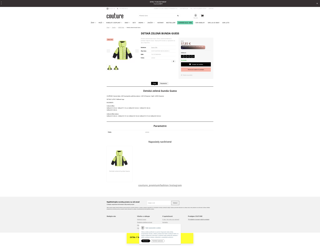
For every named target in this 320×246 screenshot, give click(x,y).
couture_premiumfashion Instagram (160, 185)
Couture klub (184, 8)
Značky (114, 27)
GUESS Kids (121, 27)
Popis (154, 83)
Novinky (160, 23)
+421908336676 (123, 8)
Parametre (163, 83)
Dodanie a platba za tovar (144, 222)
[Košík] (202, 16)
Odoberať (175, 203)
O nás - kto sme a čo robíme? (170, 219)
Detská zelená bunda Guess (119, 171)
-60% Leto (225, 23)
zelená (147, 132)
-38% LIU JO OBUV (213, 23)
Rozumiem (145, 240)
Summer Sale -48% (185, 23)
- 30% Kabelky (199, 23)
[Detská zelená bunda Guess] (123, 50)
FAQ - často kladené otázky (198, 8)
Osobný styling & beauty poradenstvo (165, 8)
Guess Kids (154, 47)
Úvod (108, 27)
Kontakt (211, 8)
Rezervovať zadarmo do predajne (196, 69)
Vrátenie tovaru (141, 219)
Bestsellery (170, 23)
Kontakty (165, 222)
